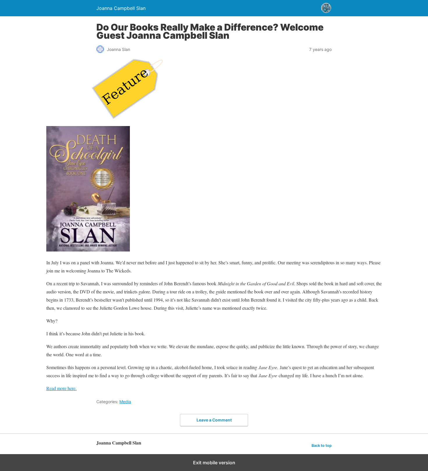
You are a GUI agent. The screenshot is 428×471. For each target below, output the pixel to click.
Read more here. (61, 388)
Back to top (322, 445)
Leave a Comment (214, 419)
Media (125, 401)
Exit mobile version (214, 462)
